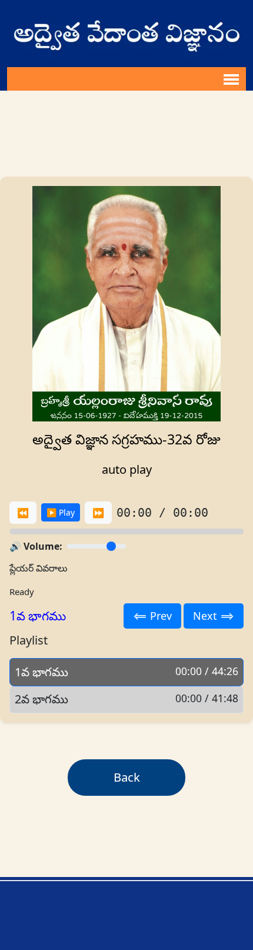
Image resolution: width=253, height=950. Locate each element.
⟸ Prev (152, 616)
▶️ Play (60, 512)
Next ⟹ (213, 616)
